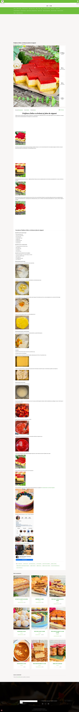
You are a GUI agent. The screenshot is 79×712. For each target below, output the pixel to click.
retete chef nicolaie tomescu (55, 565)
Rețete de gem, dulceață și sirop (32, 10)
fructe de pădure (39, 563)
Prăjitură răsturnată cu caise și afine (57, 632)
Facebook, (22, 543)
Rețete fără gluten (60, 10)
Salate (36, 8)
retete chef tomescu (19, 567)
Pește (41, 8)
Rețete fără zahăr (54, 10)
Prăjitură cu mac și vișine (39, 631)
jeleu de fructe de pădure (46, 563)
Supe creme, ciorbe (32, 8)
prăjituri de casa (39, 565)
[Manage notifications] (1, 710)
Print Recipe (62, 109)
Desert (15, 8)
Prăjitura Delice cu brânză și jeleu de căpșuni (22, 565)
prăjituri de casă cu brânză (46, 565)
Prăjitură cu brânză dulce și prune (57, 600)
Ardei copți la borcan (57, 663)
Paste (39, 8)
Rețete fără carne (25, 8)
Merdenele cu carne (39, 599)
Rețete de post (40, 10)
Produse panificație (17, 10)
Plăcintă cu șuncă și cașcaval (21, 599)
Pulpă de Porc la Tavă (21, 663)
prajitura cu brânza (53, 563)
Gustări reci (53, 8)
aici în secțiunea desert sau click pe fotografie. (48, 487)
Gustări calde (58, 8)
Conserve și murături (46, 8)
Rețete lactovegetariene (46, 10)
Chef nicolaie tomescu (32, 563)
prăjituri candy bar (32, 565)
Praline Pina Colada (21, 631)
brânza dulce (20, 563)
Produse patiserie (23, 10)
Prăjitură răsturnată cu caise (39, 663)
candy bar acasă (25, 563)
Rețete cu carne (19, 8)
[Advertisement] (39, 21)
